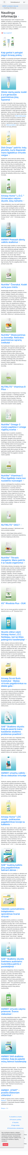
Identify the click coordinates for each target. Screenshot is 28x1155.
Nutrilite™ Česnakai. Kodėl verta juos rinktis (14, 285)
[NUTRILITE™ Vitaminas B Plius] (8, 377)
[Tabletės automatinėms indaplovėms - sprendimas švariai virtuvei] (8, 899)
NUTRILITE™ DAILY (10, 525)
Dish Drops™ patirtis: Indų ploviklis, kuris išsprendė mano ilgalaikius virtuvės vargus (13, 151)
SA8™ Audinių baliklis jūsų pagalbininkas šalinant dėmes (11, 867)
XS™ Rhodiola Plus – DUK (13, 603)
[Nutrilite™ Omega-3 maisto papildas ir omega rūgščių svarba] (8, 415)
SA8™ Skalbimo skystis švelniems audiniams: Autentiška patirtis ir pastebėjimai (12, 963)
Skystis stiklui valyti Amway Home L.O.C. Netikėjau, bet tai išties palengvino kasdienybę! (13, 636)
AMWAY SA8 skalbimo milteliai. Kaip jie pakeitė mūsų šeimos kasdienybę (13, 1059)
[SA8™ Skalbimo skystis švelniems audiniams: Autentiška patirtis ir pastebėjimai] (8, 949)
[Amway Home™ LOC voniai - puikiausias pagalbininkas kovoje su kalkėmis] (8, 807)
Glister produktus (11, 125)
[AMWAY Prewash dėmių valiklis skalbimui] (8, 230)
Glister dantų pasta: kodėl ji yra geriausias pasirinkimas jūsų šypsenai (14, 96)
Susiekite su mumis (16, 1116)
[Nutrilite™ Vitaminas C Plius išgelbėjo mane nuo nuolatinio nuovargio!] (8, 466)
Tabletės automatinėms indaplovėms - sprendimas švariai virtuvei (12, 913)
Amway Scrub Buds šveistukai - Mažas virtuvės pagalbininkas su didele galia (14, 682)
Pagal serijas (15, 1125)
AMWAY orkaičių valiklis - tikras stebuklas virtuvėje (13, 774)
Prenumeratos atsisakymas (16, 1128)
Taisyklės (16, 1122)
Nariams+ (4, 1100)
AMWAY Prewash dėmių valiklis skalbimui (13, 240)
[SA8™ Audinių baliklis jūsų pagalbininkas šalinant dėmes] (8, 855)
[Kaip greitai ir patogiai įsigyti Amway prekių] (8, 43)
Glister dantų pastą (20, 116)
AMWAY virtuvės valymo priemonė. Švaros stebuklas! (13, 1011)
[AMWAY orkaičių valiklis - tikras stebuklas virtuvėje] (8, 763)
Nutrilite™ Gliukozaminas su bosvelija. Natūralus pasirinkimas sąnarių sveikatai (13, 339)
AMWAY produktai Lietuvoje (10, 6)
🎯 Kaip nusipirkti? (6, 33)
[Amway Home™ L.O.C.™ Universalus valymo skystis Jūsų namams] (8, 186)
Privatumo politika (15, 1119)
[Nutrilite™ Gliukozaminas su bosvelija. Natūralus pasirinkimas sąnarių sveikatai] (8, 325)
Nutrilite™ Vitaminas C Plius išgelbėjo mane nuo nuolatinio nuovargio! (13, 478)
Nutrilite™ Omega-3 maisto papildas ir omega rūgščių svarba (13, 427)
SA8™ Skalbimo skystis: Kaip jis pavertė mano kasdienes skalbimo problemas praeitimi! (12, 730)
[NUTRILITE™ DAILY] (8, 515)
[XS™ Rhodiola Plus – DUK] (8, 594)
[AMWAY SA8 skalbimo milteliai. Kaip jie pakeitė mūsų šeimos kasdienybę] (8, 1047)
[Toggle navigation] (4, 2)
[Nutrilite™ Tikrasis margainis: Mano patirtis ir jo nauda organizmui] (8, 548)
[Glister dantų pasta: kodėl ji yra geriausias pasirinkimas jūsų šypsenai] (8, 82)
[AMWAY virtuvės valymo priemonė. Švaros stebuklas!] (8, 999)
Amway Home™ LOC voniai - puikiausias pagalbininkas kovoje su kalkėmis (13, 821)
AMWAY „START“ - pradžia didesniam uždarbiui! (10, 1092)
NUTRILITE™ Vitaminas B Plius (13, 388)
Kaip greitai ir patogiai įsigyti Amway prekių (12, 53)
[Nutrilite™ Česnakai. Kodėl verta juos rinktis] (8, 275)
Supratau (5, 1144)
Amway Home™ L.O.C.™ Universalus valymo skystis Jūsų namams (12, 198)
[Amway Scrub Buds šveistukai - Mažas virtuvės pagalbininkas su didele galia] (8, 669)
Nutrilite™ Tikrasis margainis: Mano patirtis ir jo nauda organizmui (13, 560)
